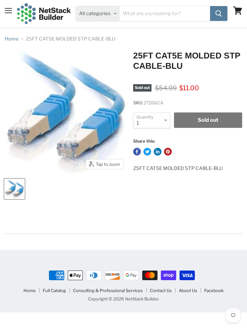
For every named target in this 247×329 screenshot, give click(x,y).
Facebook (214, 290)
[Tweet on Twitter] (147, 152)
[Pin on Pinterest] (168, 152)
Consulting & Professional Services (108, 290)
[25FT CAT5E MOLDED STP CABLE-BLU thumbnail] (14, 189)
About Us (188, 290)
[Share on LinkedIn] (157, 152)
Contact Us (161, 290)
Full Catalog (54, 290)
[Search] (218, 13)
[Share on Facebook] (137, 152)
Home (12, 39)
